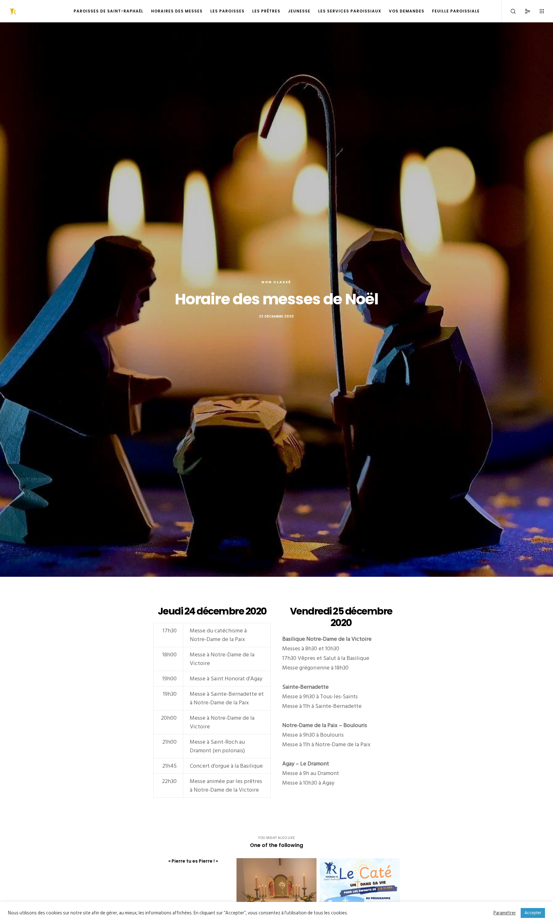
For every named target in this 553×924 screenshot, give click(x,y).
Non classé (276, 282)
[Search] (509, 11)
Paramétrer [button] (504, 913)
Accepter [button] (533, 912)
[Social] (523, 11)
